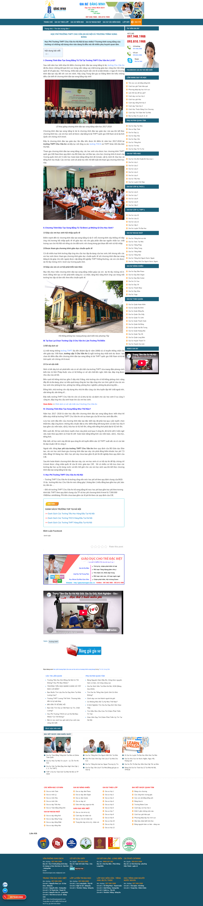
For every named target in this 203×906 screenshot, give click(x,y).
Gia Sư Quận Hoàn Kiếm (137, 304)
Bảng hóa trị (138, 801)
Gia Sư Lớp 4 (133, 172)
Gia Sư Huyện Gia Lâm (136, 344)
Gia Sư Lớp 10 (134, 215)
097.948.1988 (136, 36)
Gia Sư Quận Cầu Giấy (136, 314)
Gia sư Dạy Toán (134, 129)
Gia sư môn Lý (51, 795)
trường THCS (95, 144)
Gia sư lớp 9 (109, 818)
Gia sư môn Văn (52, 801)
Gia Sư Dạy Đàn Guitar (136, 278)
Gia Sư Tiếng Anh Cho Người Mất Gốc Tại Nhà (101, 755)
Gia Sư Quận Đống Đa (136, 311)
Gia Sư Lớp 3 (133, 169)
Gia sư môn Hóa (52, 798)
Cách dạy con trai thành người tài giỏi (101, 698)
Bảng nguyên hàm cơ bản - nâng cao (147, 824)
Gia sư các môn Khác (112, 22)
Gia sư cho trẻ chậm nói (84, 819)
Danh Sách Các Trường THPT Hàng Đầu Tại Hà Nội (70, 523)
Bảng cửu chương (140, 791)
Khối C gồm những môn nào (144, 811)
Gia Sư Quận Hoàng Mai (137, 331)
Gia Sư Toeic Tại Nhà (136, 242)
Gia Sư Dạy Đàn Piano (136, 271)
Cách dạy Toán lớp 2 (136, 106)
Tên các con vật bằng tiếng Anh (139, 83)
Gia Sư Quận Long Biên (137, 337)
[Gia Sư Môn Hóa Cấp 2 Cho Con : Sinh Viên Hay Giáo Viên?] (101, 745)
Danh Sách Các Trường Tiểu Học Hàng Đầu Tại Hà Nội (71, 514)
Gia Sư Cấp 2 (133, 205)
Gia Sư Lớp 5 (133, 175)
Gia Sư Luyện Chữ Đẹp (137, 182)
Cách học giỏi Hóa (135, 99)
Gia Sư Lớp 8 (133, 199)
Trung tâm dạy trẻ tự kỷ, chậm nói (87, 822)
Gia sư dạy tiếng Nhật (53, 822)
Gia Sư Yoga (133, 294)
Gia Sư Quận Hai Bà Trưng (138, 327)
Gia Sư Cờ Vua (134, 281)
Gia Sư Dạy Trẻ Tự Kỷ (136, 149)
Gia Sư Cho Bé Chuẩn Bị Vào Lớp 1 (141, 159)
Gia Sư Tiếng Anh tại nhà (137, 238)
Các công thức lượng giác (143, 795)
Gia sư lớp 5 (109, 804)
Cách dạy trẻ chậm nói (83, 815)
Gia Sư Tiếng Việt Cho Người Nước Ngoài (143, 261)
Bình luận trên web (53, 728)
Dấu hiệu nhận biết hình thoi (143, 821)
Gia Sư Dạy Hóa (134, 136)
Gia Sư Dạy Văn (134, 139)
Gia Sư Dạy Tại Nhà (135, 126)
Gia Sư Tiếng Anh (135, 142)
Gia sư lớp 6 (109, 808)
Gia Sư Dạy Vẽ (134, 284)
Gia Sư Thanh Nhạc (135, 288)
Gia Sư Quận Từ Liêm (136, 318)
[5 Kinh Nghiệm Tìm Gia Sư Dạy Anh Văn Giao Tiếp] (140, 745)
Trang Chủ (48, 22)
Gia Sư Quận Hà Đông (136, 324)
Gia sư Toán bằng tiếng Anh (55, 808)
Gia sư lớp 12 (110, 827)
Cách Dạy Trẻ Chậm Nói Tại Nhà (140, 113)
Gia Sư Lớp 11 (134, 218)
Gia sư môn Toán (52, 791)
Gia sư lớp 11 (109, 824)
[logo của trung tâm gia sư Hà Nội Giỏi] (55, 1)
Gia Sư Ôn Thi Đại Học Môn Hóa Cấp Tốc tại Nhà (142, 764)
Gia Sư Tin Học (134, 146)
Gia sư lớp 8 (109, 814)
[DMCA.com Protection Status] (77, 868)
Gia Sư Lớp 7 (133, 195)
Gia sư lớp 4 (109, 801)
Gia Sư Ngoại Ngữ (93, 22)
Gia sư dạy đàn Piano (83, 791)
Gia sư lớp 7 (109, 811)
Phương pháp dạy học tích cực (139, 89)
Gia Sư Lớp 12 (134, 222)
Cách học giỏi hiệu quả (142, 814)
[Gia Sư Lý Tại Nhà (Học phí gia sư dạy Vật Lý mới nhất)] (62, 745)
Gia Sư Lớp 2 (133, 165)
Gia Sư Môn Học (77, 22)
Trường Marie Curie (141, 804)
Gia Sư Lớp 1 (133, 162)
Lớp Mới (126, 22)
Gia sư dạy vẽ (80, 801)
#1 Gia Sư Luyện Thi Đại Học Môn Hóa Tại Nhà (141, 755)
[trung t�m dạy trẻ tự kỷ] (83, 569)
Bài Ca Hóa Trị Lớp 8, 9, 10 (138, 116)
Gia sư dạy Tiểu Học (53, 804)
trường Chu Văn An (116, 65)
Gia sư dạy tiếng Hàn (53, 825)
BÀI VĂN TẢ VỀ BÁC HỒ (56, 704)
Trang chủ (49, 29)
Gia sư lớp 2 (109, 795)
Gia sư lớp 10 (110, 821)
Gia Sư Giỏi (138, 61)
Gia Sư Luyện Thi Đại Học (137, 228)
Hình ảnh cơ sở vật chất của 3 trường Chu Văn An (76, 404)
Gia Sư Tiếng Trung (135, 248)
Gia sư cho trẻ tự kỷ (83, 812)
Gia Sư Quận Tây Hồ (136, 334)
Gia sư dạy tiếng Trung (54, 819)
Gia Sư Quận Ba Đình (136, 308)
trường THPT (66, 351)
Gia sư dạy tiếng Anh (53, 815)
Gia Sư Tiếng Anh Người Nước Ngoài (141, 258)
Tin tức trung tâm (61, 29)
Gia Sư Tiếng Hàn (135, 255)
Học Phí (138, 22)
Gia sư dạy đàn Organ (83, 795)
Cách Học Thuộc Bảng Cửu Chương (141, 109)
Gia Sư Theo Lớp (62, 22)
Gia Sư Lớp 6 (133, 192)
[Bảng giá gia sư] (84, 645)
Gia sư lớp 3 (109, 798)
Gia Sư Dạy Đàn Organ (136, 275)
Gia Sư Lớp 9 (133, 202)
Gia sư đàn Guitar (82, 798)
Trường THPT (53, 642)
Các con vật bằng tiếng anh (143, 798)
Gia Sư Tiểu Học (134, 179)
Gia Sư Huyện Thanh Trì (137, 341)
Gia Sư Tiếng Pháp (135, 245)
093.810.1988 (136, 41)
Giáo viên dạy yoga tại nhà (85, 804)
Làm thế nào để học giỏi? (137, 93)
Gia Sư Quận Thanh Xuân (137, 321)
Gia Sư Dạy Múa (134, 291)
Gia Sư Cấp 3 (133, 225)
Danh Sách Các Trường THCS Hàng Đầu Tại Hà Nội (70, 518)
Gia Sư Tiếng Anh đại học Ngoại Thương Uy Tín (101, 764)
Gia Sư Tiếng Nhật (135, 251)
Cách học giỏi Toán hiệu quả (138, 86)
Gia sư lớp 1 (109, 791)
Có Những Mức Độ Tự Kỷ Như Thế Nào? (102, 702)
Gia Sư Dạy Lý (134, 132)
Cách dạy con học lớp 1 (137, 96)
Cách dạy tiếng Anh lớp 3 (137, 103)
